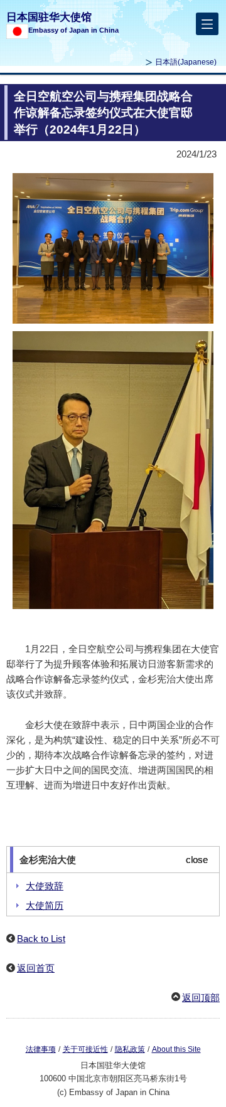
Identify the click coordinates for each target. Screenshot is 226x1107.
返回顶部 (201, 997)
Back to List (41, 938)
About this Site (176, 1049)
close (197, 859)
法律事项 (41, 1049)
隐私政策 (130, 1049)
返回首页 (36, 968)
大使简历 (44, 905)
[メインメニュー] (207, 24)
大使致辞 (44, 886)
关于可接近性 (85, 1049)
